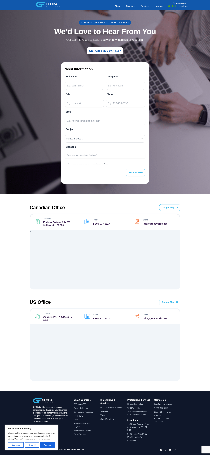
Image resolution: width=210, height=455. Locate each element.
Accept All (47, 445)
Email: (145, 220)
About (117, 6)
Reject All (31, 445)
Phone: (96, 220)
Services (145, 6)
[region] (31, 437)
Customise (16, 445)
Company (112, 76)
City (68, 94)
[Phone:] (87, 222)
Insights (158, 6)
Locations (183, 6)
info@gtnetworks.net (155, 223)
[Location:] (37, 222)
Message (71, 147)
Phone (110, 94)
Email (69, 111)
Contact (172, 6)
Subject (70, 129)
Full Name (71, 76)
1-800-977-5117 (101, 223)
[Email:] (137, 222)
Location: (47, 219)
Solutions (130, 6)
